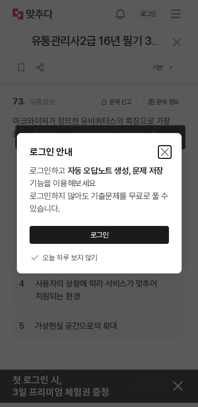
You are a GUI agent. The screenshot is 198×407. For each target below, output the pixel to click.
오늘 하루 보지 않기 (69, 257)
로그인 (99, 235)
